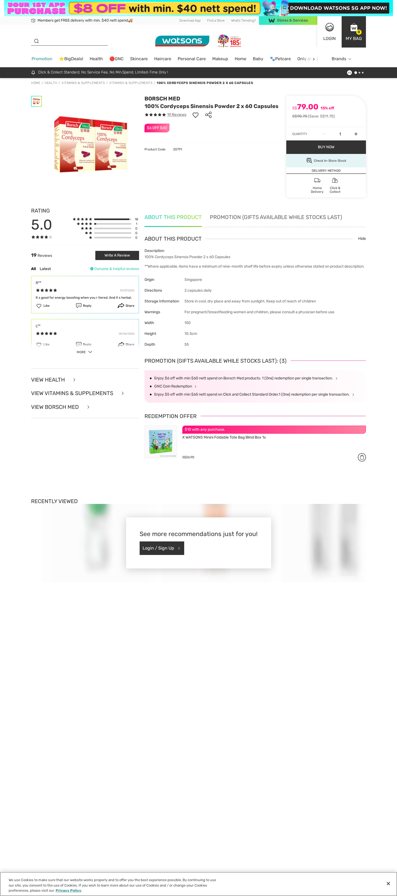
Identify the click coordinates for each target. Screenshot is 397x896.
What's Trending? (243, 20)
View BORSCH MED (55, 407)
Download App (190, 20)
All (33, 269)
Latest (45, 269)
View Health (48, 380)
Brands (339, 58)
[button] (354, 32)
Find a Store (216, 20)
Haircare (162, 58)
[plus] (356, 134)
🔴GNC (116, 58)
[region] (198, 884)
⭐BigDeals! (71, 58)
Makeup (220, 58)
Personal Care (192, 58)
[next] (313, 59)
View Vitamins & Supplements (73, 393)
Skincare (139, 58)
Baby (258, 58)
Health (96, 58)
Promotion (42, 58)
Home (240, 58)
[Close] (388, 884)
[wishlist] (195, 115)
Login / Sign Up (158, 548)
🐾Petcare (280, 58)
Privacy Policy (68, 890)
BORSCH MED (162, 98)
